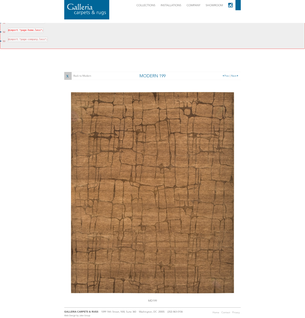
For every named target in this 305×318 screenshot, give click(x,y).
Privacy (236, 312)
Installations (171, 5)
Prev (226, 75)
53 (4, 41)
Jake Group (84, 315)
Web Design (70, 315)
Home (216, 312)
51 (4, 23)
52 (4, 32)
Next (234, 75)
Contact (225, 312)
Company (193, 5)
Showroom (214, 5)
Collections (145, 5)
